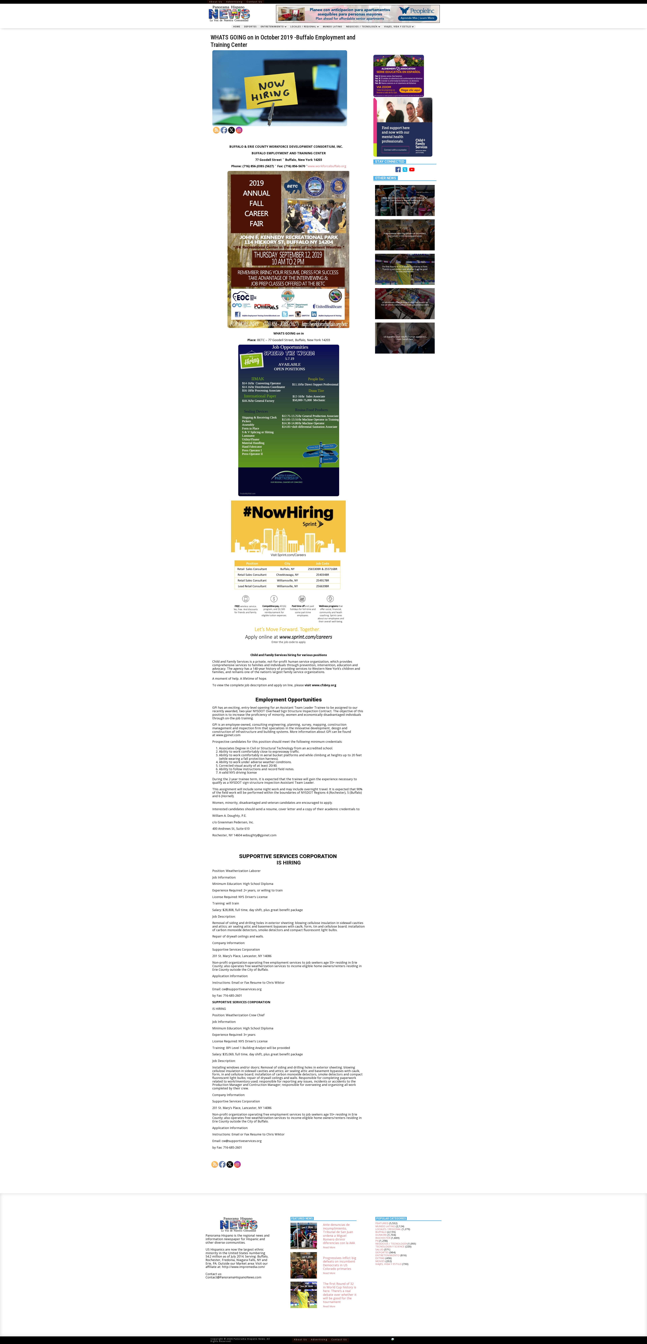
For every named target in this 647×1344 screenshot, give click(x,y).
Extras (380, 1258)
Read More (329, 1247)
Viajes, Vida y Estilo (397, 26)
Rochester (382, 1237)
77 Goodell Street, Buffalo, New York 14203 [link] (299, 340)
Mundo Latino (332, 26)
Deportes (250, 26)
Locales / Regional (303, 26)
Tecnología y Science (390, 1246)
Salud (379, 1249)
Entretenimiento (272, 26)
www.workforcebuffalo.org (327, 166)
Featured (381, 1223)
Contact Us (254, 1)
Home (236, 26)
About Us (215, 1)
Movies (380, 1261)
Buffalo (381, 1232)
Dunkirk (381, 1234)
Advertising (234, 1)
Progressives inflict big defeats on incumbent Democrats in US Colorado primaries (339, 1263)
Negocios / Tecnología (362, 26)
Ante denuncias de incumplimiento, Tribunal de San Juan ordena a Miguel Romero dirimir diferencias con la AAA (339, 1234)
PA (377, 1240)
